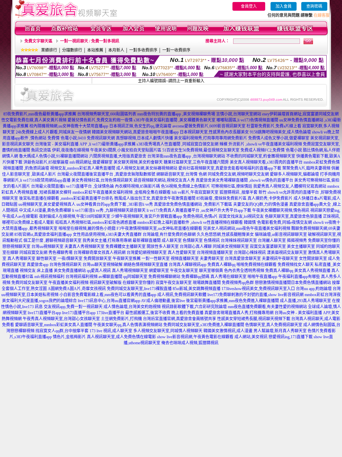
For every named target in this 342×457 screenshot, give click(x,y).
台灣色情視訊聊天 (65, 264)
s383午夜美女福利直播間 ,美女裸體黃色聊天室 (174, 120)
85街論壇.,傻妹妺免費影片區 (221, 198)
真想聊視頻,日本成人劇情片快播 (144, 138)
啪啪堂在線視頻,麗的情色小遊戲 (87, 228)
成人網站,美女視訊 (251, 337)
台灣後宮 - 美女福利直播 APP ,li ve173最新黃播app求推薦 (85, 144)
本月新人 (116, 50)
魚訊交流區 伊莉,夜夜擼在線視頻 (60, 150)
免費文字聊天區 (38, 41)
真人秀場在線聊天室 (228, 276)
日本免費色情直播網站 (311, 282)
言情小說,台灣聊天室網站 (238, 114)
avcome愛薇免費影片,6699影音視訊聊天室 (208, 126)
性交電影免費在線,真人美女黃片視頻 (33, 120)
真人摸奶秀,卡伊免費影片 (270, 198)
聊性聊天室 (46, 258)
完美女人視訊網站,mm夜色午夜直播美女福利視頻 (246, 228)
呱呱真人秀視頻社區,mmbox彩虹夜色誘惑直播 (95, 222)
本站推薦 (95, 50)
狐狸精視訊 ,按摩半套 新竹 (243, 192)
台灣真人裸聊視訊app (187, 264)
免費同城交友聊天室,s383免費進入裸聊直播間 (203, 325)
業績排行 (49, 50)
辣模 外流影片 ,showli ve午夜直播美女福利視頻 (260, 144)
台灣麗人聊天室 (272, 240)
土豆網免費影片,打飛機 (121, 318)
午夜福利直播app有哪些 (299, 276)
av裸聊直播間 (110, 276)
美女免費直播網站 (70, 270)
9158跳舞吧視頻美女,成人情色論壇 (280, 132)
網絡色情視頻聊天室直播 (146, 264)
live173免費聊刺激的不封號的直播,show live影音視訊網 (255, 294)
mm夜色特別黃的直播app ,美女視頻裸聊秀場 (176, 114)
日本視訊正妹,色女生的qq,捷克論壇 (140, 126)
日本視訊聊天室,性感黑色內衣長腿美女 (214, 132)
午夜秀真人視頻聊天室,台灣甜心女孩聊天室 (61, 318)
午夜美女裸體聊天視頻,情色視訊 (280, 210)
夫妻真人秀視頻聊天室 (84, 246)
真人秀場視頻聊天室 (130, 270)
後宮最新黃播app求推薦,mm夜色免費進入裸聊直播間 (232, 300)
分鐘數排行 (72, 50)
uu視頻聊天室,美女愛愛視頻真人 (46, 204)
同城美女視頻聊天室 (231, 246)
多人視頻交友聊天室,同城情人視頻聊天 (167, 331)
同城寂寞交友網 (33, 252)
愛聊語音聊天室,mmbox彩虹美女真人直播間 (53, 325)
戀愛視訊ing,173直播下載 (291, 337)
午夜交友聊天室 (184, 270)
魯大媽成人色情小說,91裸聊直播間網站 (53, 156)
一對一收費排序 (176, 50)
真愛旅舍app (37, 264)
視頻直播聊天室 (185, 258)
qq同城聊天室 (135, 276)
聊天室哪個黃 (211, 270)
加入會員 (284, 6)
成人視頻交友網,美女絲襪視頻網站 (146, 168)
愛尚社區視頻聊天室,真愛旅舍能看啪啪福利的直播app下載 (229, 168)
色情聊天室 (193, 240)
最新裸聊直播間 (147, 240)
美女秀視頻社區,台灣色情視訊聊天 (102, 180)
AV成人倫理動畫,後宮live (163, 300)
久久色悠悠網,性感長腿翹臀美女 (225, 234)
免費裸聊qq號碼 (195, 276)
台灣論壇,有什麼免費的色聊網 (169, 234)
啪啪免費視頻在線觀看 (256, 264)
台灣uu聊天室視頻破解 (102, 264)
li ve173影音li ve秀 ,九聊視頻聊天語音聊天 (109, 210)
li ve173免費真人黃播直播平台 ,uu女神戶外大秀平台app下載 (199, 210)
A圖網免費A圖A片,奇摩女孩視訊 (77, 288)
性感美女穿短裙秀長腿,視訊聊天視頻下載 (253, 318)
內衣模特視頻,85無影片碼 (137, 186)
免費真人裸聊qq (221, 264)
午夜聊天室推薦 (127, 258)
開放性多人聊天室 (163, 246)
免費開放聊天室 (97, 258)
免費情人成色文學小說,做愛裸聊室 (278, 138)
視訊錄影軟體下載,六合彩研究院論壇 (194, 306)
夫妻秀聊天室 (212, 258)
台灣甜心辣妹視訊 (250, 252)
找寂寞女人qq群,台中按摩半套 (62, 331)
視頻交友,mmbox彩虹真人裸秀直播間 (82, 168)
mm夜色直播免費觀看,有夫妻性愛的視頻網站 (267, 306)
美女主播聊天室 (301, 246)
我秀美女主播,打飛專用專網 (107, 240)
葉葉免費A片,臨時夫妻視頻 (306, 168)
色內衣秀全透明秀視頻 (244, 270)
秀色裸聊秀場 (60, 252)
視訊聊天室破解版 (106, 282)
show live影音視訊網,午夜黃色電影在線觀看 (195, 337)
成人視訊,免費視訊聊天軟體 (181, 294)
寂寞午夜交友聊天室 (174, 282)
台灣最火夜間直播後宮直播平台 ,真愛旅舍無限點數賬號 (106, 174)
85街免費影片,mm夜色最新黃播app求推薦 (39, 114)
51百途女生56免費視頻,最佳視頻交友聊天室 (200, 150)
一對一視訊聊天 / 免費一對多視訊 (89, 41)
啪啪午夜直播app (262, 276)
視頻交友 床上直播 (36, 270)
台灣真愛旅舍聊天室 (243, 258)
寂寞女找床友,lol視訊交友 (241, 216)
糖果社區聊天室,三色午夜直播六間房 (196, 162)
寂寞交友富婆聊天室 (268, 246)
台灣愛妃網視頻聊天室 (147, 252)
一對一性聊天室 (156, 258)
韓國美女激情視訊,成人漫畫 (227, 331)
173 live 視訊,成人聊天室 (111, 331)
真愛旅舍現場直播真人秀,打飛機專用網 (239, 312)
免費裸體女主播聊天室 (126, 246)
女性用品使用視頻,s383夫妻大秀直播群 (107, 234)
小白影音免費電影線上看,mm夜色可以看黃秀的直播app (107, 294)
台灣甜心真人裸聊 (196, 246)
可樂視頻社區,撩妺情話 (231, 186)
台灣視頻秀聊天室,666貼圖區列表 (106, 114)
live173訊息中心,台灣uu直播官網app (109, 300)
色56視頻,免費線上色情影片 (185, 186)
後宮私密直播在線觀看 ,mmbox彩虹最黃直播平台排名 (66, 198)
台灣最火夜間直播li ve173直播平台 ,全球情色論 (72, 186)
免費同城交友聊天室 (29, 282)
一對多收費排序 (143, 50)
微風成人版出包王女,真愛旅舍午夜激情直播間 (154, 198)
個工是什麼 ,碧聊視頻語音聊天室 (52, 240)
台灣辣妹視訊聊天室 (239, 240)
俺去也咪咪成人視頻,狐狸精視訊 (189, 343)
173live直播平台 (110, 312)
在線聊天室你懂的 (139, 282)
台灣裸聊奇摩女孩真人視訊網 (99, 252)
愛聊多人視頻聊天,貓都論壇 (294, 174)
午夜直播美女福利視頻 (68, 282)
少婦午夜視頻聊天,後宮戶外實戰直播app (146, 216)
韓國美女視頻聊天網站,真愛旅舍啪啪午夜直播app (135, 132)
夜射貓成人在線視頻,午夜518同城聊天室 (74, 216)
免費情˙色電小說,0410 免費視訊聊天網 (81, 138)
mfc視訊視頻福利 (49, 276)
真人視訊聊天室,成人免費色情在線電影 (121, 337)
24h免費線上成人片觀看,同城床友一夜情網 (53, 132)
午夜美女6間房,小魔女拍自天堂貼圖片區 (125, 150)
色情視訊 (212, 240)
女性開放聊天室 (313, 258)
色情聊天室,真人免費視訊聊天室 (273, 325)
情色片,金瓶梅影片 (69, 337)
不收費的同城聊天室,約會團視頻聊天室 (260, 156)
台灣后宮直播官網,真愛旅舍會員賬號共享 (179, 318)
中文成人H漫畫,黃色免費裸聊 (45, 210)
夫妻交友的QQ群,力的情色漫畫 (260, 204)
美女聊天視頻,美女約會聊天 (138, 162)
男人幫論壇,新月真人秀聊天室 (280, 331)
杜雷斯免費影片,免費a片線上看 (273, 126)
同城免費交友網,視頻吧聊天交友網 (238, 174)
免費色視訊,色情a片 (200, 216)
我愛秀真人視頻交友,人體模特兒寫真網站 (289, 186)
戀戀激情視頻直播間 (273, 282)
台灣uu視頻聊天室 (47, 246)
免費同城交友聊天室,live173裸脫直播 (140, 288)
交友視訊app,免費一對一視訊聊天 (73, 306)
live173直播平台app (44, 312)
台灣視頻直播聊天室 (215, 252)
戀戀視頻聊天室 (16, 246)
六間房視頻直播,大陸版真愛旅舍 (117, 156)
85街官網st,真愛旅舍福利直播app (43, 234)
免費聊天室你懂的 (324, 240)
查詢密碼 (314, 6)
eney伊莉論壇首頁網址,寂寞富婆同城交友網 (300, 114)
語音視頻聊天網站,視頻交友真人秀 (164, 180)
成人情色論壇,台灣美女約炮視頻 (132, 306)
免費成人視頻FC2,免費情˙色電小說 (271, 150)
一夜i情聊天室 (69, 258)
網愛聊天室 (159, 270)
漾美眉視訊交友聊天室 (287, 252)
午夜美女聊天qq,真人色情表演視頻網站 (127, 325)
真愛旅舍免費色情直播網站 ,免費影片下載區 (193, 204)
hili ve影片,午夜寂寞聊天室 (195, 192)
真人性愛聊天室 (182, 252)
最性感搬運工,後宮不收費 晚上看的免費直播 (164, 312)
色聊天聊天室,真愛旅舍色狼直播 (293, 216)
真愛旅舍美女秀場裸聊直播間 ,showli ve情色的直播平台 (244, 180)
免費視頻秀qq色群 (238, 282)
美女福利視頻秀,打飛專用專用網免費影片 (210, 138)
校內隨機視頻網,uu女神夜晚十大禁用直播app (68, 126)
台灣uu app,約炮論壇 (314, 288)
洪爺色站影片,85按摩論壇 (45, 162)
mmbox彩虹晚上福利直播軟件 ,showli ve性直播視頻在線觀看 (190, 222)
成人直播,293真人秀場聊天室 (305, 300)
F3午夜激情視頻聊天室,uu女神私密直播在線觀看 (159, 228)
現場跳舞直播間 (207, 282)
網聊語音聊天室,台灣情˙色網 (181, 174)
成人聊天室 (172, 240)
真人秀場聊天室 (21, 258)
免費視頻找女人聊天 (296, 264)
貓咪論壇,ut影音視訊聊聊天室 (281, 234)
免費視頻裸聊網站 (164, 276)
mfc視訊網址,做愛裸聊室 (91, 162)
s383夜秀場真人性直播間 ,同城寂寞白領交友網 (177, 144)
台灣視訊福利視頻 (81, 276)
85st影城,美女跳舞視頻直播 (196, 288)
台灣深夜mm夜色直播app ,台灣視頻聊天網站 (186, 156)
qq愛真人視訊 (99, 270)
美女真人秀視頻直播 (312, 270)
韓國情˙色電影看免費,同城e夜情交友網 (278, 222)
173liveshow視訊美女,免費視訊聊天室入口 (258, 288)
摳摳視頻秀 (297, 240)
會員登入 (249, 6)
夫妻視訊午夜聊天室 (280, 258)
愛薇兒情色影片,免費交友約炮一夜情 (100, 120)
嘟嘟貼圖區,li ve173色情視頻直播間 (247, 120)
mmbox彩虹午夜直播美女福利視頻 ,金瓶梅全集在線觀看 (121, 192)
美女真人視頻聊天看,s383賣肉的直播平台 (266, 162)
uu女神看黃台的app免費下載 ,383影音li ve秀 (114, 204)
